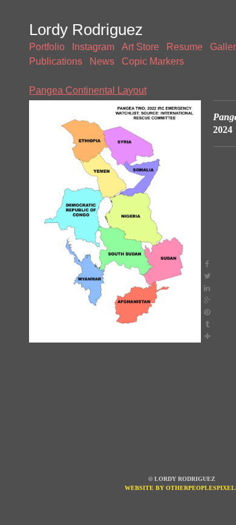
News (102, 61)
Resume (184, 47)
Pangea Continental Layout (87, 90)
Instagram (93, 47)
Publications (55, 61)
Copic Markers (153, 61)
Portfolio (47, 47)
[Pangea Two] (115, 221)
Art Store (140, 47)
